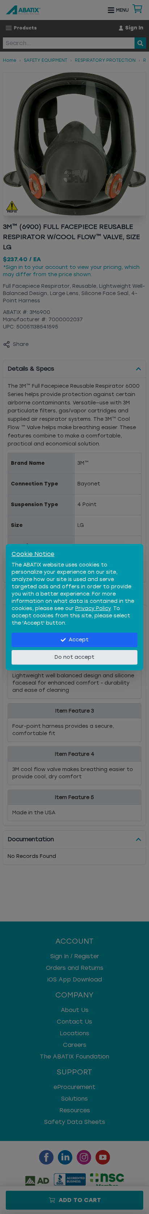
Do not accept (74, 657)
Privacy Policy (93, 608)
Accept (79, 640)
